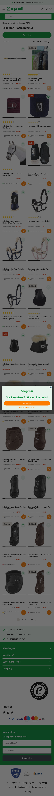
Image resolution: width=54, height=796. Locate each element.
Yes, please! (27, 403)
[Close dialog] (50, 387)
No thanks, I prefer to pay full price (27, 407)
